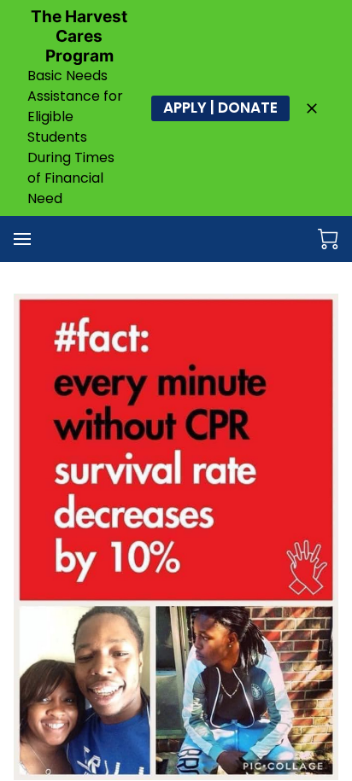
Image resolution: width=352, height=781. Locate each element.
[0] (328, 239)
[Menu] (22, 239)
